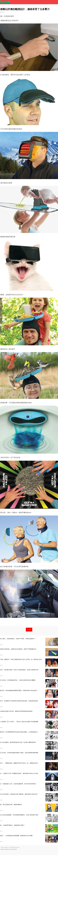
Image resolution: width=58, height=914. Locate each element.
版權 (16, 849)
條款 (11, 849)
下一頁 (29, 629)
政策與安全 (7, 849)
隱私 (13, 849)
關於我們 (3, 849)
